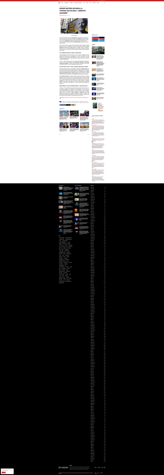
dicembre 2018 (98, 325)
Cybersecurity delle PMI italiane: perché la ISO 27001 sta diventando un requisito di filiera (100, 79)
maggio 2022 (98, 263)
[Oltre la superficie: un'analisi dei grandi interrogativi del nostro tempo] (94, 94)
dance (63, 275)
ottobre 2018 (98, 328)
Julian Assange (75, 102)
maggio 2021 (98, 281)
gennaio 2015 (98, 397)
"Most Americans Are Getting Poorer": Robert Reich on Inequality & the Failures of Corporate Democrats (98, 171)
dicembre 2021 (98, 270)
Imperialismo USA (69, 102)
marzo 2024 (98, 229)
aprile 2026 (98, 191)
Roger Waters (84, 102)
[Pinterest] (73, 105)
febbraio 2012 (98, 450)
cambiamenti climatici (62, 271)
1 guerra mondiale (61, 237)
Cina (59, 249)
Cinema (63, 249)
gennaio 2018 (98, 342)
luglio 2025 (98, 205)
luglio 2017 (98, 351)
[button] (102, 2)
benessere (68, 268)
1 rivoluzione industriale (68, 237)
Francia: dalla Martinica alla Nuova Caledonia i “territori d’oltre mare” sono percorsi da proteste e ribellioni (84, 118)
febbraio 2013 (98, 432)
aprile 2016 (98, 374)
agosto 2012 (98, 441)
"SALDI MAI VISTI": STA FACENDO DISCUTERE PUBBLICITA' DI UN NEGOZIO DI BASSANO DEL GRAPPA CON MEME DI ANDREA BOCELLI (100, 63)
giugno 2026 (98, 188)
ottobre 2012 (98, 438)
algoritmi (68, 256)
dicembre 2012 (98, 435)
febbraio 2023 (98, 249)
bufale (67, 269)
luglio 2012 (98, 442)
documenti (66, 275)
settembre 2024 (98, 220)
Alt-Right (68, 243)
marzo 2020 (98, 302)
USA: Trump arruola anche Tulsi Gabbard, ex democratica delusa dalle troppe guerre (74, 130)
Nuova (60, 134)
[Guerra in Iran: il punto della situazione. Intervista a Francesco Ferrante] (61, 207)
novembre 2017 (98, 345)
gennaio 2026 (98, 196)
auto (59, 268)
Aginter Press (64, 243)
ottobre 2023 (98, 237)
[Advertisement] (98, 19)
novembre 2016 (98, 363)
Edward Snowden (82, 101)
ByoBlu (70, 101)
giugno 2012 (98, 444)
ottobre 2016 (98, 365)
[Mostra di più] (76, 105)
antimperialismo (65, 6)
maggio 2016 (98, 372)
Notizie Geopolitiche (94, 162)
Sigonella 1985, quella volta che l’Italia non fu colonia (74, 117)
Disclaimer (64, 0)
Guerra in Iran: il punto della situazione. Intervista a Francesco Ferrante (68, 207)
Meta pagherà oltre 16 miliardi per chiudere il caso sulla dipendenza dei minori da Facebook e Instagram (98, 144)
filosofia (70, 278)
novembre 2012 (98, 436)
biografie (60, 269)
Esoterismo (60, 253)
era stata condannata (66, 77)
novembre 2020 (98, 290)
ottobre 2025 (98, 200)
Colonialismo (66, 249)
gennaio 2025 (98, 214)
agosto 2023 (98, 240)
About (61, 0)
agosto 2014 (98, 404)
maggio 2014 (98, 409)
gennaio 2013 (98, 433)
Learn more (6, 470)
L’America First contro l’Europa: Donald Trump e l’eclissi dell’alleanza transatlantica (63, 118)
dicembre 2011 (98, 453)
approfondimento (61, 265)
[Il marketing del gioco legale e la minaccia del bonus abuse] (94, 84)
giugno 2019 (98, 316)
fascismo (64, 278)
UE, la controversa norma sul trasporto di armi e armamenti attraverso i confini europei (83, 199)
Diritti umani (77, 101)
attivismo (67, 101)
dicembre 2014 (98, 398)
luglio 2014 (98, 406)
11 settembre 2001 (61, 239)
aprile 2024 (98, 228)
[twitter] (101, 37)
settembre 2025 (98, 202)
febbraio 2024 (98, 231)
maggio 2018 (98, 336)
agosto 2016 (98, 368)
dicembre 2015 (98, 380)
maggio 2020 (98, 299)
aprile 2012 (98, 447)
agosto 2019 (98, 313)
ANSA (92, 137)
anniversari (70, 262)
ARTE (84, 2)
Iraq (72, 102)
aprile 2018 (98, 337)
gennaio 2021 (98, 287)
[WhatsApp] (71, 105)
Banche (67, 246)
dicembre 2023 (98, 234)
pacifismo (81, 102)
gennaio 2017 (98, 360)
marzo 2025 (98, 211)
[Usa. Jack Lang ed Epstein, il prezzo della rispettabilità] (94, 75)
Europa (64, 253)
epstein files (66, 2)
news (78, 102)
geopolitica (61, 102)
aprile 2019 (98, 319)
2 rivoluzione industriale (68, 239)
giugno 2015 (98, 389)
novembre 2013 (98, 418)
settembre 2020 (98, 293)
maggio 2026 (98, 190)
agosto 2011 (98, 459)
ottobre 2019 (98, 310)
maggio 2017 (98, 354)
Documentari (68, 252)
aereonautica (67, 255)
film (67, 278)
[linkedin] (95, 41)
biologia (64, 269)
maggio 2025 (98, 208)
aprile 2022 (98, 264)
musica (87, 2)
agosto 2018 (98, 331)
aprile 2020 (98, 301)
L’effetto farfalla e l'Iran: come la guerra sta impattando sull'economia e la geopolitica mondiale (100, 69)
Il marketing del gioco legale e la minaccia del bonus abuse (100, 84)
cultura (60, 275)
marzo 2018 (98, 339)
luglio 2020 (98, 296)
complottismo (68, 271)
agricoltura (60, 256)
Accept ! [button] (4, 472)
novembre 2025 (98, 199)
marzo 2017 (98, 357)
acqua (63, 255)
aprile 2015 (98, 392)
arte (65, 265)
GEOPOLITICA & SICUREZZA (78, 2)
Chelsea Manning (73, 101)
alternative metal (61, 259)
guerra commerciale (68, 281)
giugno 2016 (98, 371)
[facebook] (98, 0)
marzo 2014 (98, 412)
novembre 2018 (98, 327)
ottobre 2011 (98, 456)
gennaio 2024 (98, 232)
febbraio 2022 (98, 267)
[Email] (75, 105)
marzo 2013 (98, 430)
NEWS (62, 2)
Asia (59, 246)
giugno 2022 (98, 261)
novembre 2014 (98, 400)
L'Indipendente (94, 155)
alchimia (64, 256)
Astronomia (63, 246)
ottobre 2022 (98, 255)
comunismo (60, 272)
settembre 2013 (98, 421)
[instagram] (101, 39)
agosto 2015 (98, 386)
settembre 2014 (98, 403)
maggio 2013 (98, 427)
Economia (71, 2)
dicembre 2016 (98, 362)
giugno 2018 (98, 334)
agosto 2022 (98, 258)
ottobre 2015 (98, 383)
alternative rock (67, 259)
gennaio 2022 (98, 269)
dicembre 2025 (98, 197)
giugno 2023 (98, 243)
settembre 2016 (98, 366)
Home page (61, 6)
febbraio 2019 (98, 322)
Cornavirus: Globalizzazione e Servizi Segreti (100, 105)
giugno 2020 (98, 298)
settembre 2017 (98, 348)
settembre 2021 (98, 275)
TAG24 (93, 149)
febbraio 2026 (98, 194)
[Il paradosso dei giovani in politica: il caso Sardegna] (94, 98)
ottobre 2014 (98, 401)
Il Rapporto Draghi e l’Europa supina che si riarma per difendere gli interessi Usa (63, 130)
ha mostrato (76, 91)
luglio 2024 (98, 223)
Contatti (67, 0)
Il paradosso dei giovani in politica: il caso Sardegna (100, 98)
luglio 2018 (98, 333)
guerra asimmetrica (61, 281)
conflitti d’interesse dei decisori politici (74, 54)
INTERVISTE (94, 2)
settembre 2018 (98, 330)
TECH (90, 2)
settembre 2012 (98, 439)
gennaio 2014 (98, 415)
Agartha (60, 243)
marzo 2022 (98, 266)
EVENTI (98, 2)
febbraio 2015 (98, 395)
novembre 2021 (98, 272)
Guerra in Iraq (64, 102)
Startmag (93, 142)
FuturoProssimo (94, 131)
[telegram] (102, 0)
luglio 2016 (98, 369)
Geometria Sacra (69, 253)
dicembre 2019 (98, 307)
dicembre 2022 (98, 252)
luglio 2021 (98, 278)
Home (59, 0)
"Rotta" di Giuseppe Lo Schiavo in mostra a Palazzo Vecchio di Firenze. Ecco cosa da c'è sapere (100, 88)
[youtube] (101, 0)
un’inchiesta (70, 64)
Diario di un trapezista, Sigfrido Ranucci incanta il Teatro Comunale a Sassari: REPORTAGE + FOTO (68, 217)
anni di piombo (65, 262)
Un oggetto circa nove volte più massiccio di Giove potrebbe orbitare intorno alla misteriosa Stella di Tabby (98, 126)
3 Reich (60, 240)
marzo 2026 (98, 193)
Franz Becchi (85, 101)
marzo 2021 (98, 284)
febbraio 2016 (98, 377)
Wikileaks (87, 102)
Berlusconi (70, 246)
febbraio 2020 (98, 304)
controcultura (65, 272)
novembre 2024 (98, 217)
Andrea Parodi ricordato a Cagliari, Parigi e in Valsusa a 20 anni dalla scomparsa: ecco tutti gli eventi (84, 210)
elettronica (60, 278)
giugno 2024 (98, 225)
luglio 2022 (98, 260)
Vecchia (88, 134)
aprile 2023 (98, 246)
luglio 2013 (98, 424)
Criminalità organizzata (62, 252)
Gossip (60, 255)
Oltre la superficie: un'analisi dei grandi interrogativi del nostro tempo (100, 94)
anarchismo (60, 262)
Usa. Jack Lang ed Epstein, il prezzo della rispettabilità (100, 74)
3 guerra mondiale (64, 240)
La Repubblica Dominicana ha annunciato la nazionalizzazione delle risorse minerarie (84, 130)
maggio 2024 (98, 226)
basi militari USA (64, 268)
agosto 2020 (98, 295)
